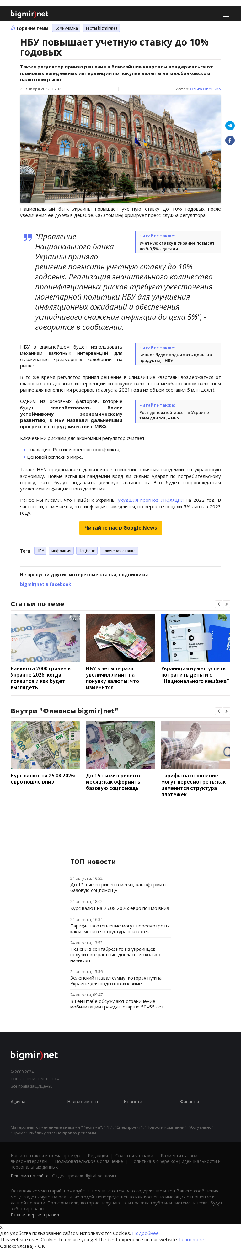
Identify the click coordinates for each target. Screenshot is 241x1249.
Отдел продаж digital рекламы (84, 1176)
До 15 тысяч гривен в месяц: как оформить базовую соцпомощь (113, 782)
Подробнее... (147, 1233)
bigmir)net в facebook (45, 584)
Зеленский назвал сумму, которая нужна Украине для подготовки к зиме (116, 981)
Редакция (98, 1156)
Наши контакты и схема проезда (45, 1156)
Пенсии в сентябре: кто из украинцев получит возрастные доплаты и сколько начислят (115, 954)
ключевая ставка (119, 551)
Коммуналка (66, 28)
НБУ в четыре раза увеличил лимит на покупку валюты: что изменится (112, 678)
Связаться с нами (134, 1156)
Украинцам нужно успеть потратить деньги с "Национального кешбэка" (195, 674)
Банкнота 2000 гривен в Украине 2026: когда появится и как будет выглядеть (41, 678)
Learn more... (193, 1239)
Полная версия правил (35, 1215)
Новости (133, 1102)
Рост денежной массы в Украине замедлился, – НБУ (174, 415)
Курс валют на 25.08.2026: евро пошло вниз (43, 778)
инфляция (61, 551)
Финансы (189, 1102)
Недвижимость (83, 1102)
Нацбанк (87, 551)
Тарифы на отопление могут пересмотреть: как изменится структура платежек (193, 785)
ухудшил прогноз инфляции (151, 500)
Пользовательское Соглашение (89, 1161)
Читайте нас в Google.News (120, 527)
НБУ (40, 551)
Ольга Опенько (205, 89)
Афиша (18, 1102)
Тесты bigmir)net (101, 28)
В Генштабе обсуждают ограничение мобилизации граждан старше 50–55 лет (117, 1004)
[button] (218, 604)
